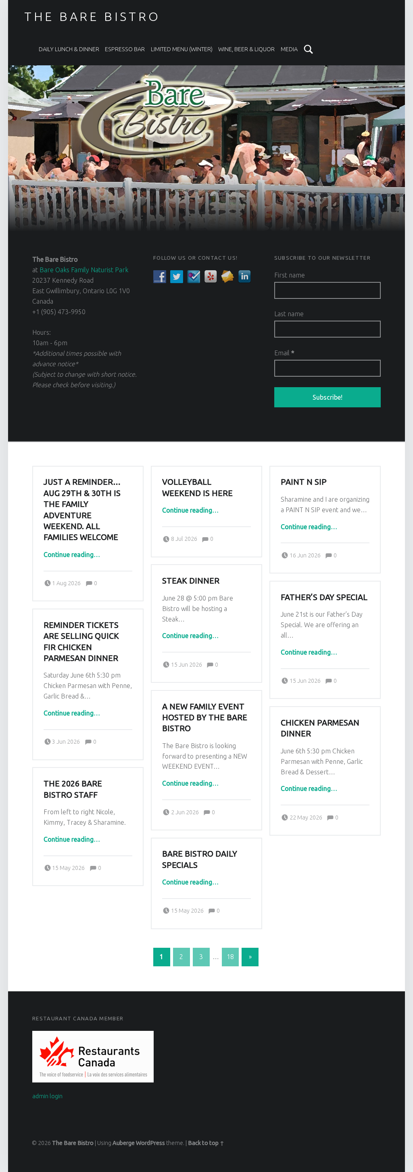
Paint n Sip (304, 482)
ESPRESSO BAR (125, 49)
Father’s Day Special (324, 597)
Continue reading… (72, 554)
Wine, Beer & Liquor (246, 49)
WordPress (150, 1143)
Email (284, 353)
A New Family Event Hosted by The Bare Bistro (204, 717)
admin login (47, 1096)
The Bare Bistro (73, 1143)
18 (230, 956)
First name (289, 275)
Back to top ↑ (206, 1143)
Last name (289, 313)
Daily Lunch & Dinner (69, 49)
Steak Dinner (190, 580)
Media (289, 49)
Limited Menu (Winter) (182, 49)
